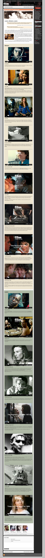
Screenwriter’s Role (37, 11)
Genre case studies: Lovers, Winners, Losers (11, 9)
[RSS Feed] (4, 555)
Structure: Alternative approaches (38, 37)
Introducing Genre (37, 16)
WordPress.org (37, 43)
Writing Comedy (37, 18)
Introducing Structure (38, 15)
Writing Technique (37, 13)
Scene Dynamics (37, 14)
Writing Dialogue (37, 17)
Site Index (36, 25)
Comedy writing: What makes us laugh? (38, 38)
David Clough (11, 10)
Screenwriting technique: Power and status (38, 31)
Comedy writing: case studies (8, 551)
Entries (36, 42)
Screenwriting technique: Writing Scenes (38, 29)
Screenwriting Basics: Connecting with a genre (38, 33)
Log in (36, 41)
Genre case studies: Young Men (28, 551)
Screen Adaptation (37, 19)
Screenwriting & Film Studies (28, 4)
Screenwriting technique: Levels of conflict (38, 30)
